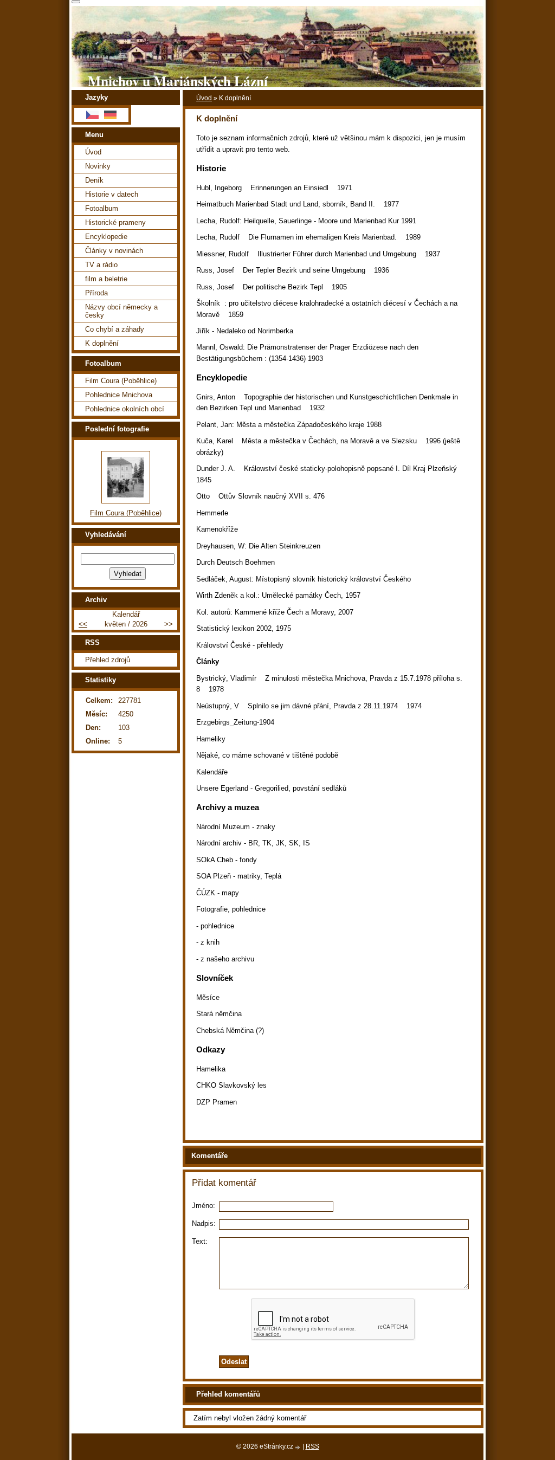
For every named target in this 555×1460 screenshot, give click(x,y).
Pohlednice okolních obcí (124, 409)
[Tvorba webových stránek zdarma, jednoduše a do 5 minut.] (298, 1447)
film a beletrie (106, 279)
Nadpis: (204, 1223)
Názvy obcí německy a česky (121, 311)
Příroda (96, 293)
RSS (312, 1446)
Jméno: (203, 1205)
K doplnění (102, 343)
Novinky (98, 166)
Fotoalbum (101, 208)
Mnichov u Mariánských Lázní (178, 80)
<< (83, 624)
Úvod (204, 98)
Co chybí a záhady (114, 329)
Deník (94, 180)
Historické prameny (115, 222)
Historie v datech (111, 194)
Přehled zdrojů (107, 660)
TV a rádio (101, 265)
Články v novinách (114, 251)
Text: (200, 1241)
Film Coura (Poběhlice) (121, 381)
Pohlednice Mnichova (118, 395)
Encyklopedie (106, 236)
